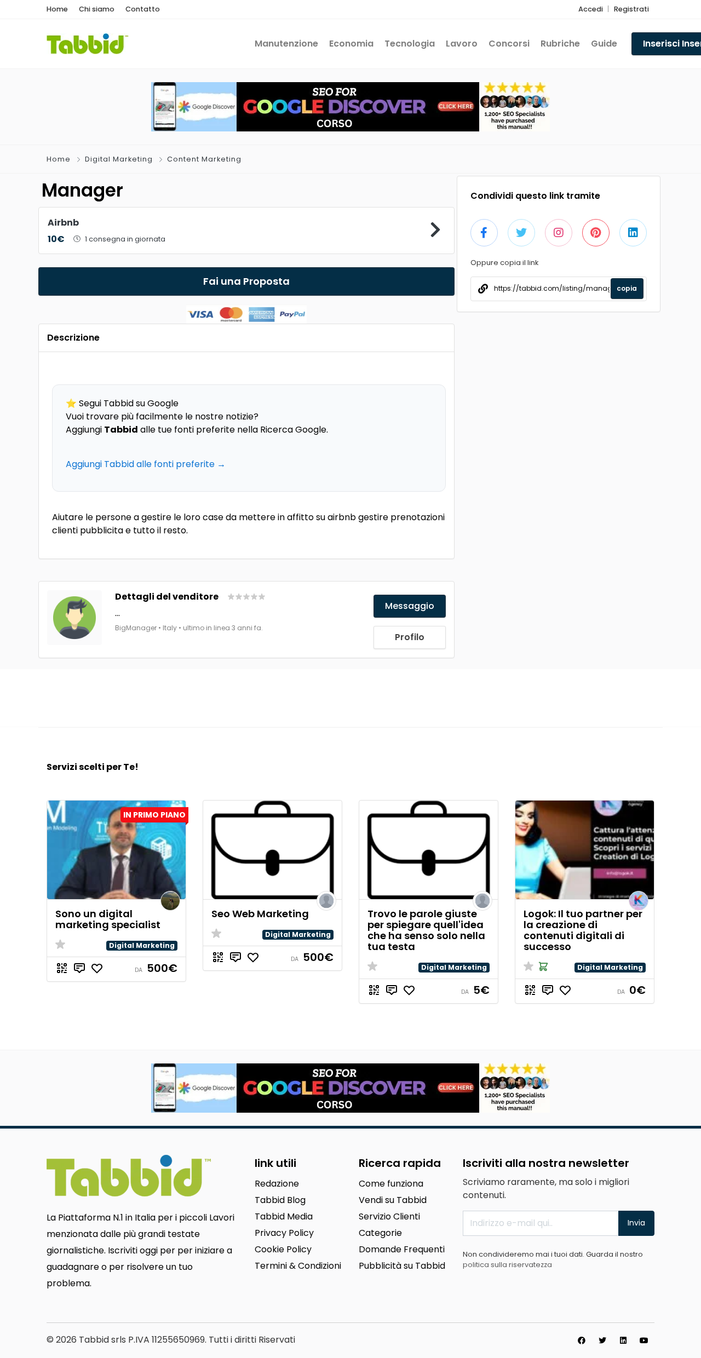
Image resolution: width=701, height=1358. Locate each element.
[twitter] (602, 1340)
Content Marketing (204, 159)
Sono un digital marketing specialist (107, 919)
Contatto (142, 9)
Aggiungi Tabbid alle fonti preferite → (146, 464)
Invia (636, 1222)
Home (57, 9)
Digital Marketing (119, 159)
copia (627, 288)
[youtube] (644, 1340)
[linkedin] (623, 1340)
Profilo (409, 637)
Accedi (590, 9)
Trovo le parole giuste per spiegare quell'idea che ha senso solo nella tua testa (426, 930)
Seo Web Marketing (260, 913)
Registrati (631, 9)
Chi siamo (96, 9)
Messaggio (409, 606)
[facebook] (581, 1340)
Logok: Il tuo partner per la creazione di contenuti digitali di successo (583, 930)
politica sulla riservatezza (507, 1264)
